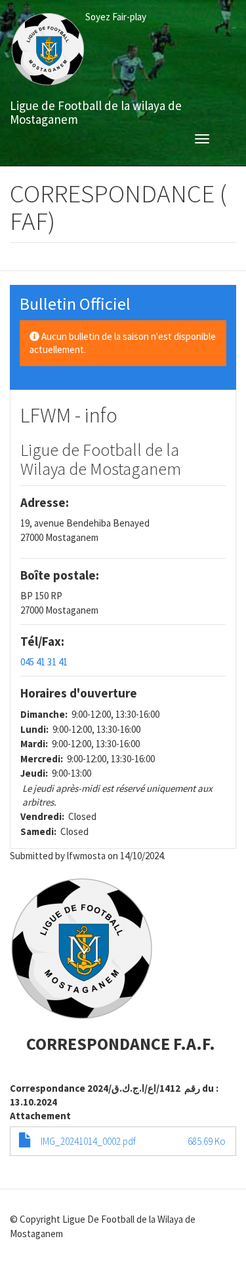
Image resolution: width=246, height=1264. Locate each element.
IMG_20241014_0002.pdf (88, 1141)
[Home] (47, 49)
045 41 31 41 (44, 662)
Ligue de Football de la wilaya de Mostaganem (96, 110)
